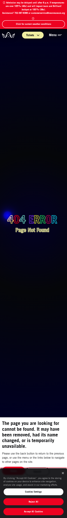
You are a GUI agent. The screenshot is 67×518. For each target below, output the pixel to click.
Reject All (33, 501)
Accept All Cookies (33, 511)
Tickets (30, 35)
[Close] (63, 473)
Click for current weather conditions (33, 24)
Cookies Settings (33, 491)
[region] (33, 493)
